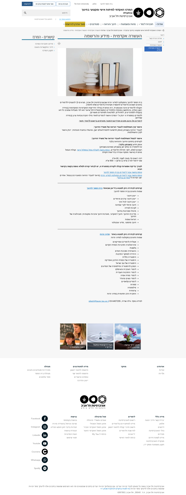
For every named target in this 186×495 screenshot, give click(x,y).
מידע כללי (159, 416)
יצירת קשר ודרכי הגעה (154, 420)
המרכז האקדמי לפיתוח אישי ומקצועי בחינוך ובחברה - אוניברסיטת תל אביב (163, 30)
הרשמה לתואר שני (80, 373)
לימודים (131, 416)
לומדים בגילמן (124, 177)
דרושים (161, 427)
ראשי (162, 35)
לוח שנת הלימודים (127, 430)
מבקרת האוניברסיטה (155, 441)
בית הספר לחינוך (106, 4)
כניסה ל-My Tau (99, 434)
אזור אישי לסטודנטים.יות (44, 4)
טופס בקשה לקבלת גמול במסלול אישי (93, 150)
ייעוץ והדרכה (82, 380)
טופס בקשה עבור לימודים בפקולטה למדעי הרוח (121, 175)
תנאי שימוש (72, 437)
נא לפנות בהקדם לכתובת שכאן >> (115, 488)
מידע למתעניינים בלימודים (123, 423)
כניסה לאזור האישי (127, 437)
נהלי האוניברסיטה (156, 430)
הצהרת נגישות (70, 430)
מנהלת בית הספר (42, 373)
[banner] (93, 13)
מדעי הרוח (104, 234)
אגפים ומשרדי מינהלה (96, 420)
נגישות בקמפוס (70, 420)
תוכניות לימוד (146, 24)
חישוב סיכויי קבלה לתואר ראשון (121, 427)
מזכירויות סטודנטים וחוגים (38, 370)
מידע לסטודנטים (80, 366)
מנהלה (47, 366)
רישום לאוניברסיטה (127, 420)
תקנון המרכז (47, 50)
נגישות (74, 416)
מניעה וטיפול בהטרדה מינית (64, 423)
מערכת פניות (63, 4)
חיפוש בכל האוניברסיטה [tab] (43, 19)
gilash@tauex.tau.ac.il (99, 301)
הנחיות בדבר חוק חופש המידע (64, 427)
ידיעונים (131, 434)
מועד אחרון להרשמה (75, 24)
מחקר (123, 366)
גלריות (161, 373)
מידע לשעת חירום (156, 437)
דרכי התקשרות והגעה (43, 47)
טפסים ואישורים (81, 377)
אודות (160, 24)
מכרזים (161, 434)
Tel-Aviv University (81, 4)
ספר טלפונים (44, 377)
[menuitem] (106, 4)
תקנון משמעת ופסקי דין (154, 444)
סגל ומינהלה (100, 416)
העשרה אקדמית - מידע (154, 49)
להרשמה (27, 4)
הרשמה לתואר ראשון (79, 370)
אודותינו (160, 366)
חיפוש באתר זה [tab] (64, 19)
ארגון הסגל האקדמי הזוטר (95, 430)
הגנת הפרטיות (70, 434)
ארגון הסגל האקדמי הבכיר (95, 427)
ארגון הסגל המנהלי (98, 423)
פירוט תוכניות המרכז (44, 44)
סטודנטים (94, 24)
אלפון (94, 4)
